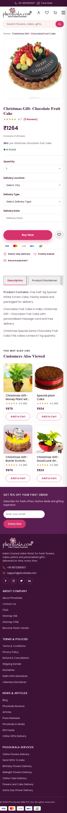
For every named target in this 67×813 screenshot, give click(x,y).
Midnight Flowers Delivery (17, 772)
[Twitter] (21, 581)
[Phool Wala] (16, 13)
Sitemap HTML (11, 622)
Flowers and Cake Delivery (18, 784)
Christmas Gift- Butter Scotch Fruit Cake (17, 460)
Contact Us (9, 604)
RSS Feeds (8, 730)
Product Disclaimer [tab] (44, 280)
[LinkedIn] (29, 581)
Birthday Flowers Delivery (17, 766)
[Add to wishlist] (59, 234)
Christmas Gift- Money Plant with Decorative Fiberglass (17, 401)
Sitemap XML (10, 616)
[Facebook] (6, 581)
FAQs (5, 610)
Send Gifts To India (14, 760)
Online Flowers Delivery (16, 754)
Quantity (9, 161)
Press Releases (11, 718)
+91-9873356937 (26, 3)
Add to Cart (18, 416)
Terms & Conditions (14, 646)
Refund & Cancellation (16, 658)
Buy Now (28, 235)
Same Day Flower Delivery (18, 790)
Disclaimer (9, 670)
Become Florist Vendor (16, 628)
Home (6, 33)
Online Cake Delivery (15, 778)
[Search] (59, 24)
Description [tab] (15, 280)
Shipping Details (12, 664)
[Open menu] (63, 12)
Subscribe (14, 524)
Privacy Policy (11, 652)
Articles (7, 712)
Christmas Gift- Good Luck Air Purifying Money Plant (48, 462)
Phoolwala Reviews (14, 706)
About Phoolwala (12, 598)
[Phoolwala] (33, 543)
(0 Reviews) (30, 119)
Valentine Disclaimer (14, 682)
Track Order (46, 3)
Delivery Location (14, 178)
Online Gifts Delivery (14, 736)
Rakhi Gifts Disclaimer (15, 676)
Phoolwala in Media (14, 724)
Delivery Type (11, 194)
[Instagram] (13, 581)
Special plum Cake (46, 397)
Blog (5, 700)
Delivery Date (11, 211)
